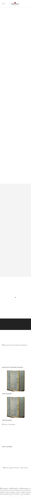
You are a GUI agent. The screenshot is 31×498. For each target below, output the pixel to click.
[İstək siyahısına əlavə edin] (25, 346)
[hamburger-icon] (3, 3)
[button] (5, 493)
